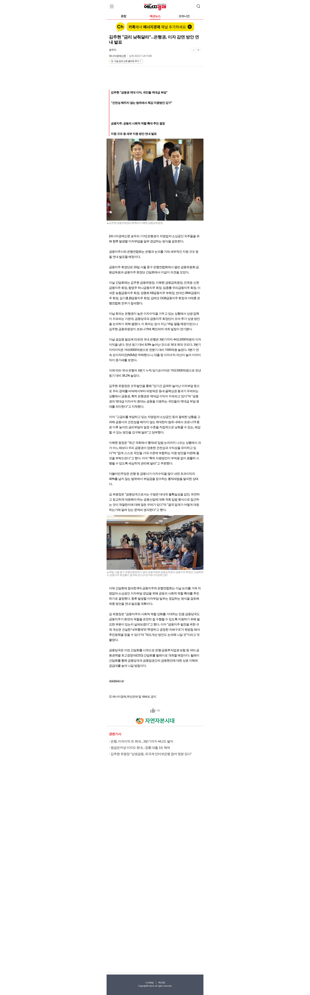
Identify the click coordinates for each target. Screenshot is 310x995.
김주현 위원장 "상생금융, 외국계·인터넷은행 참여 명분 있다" (151, 754)
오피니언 (184, 16)
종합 (123, 16)
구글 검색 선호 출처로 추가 (126, 61)
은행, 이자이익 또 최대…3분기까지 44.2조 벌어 (142, 741)
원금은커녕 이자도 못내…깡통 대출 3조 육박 (140, 747)
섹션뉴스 (155, 16)
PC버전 (161, 982)
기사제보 (149, 982)
